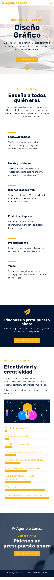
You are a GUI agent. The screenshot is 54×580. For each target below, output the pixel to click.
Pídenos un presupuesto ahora (27, 322)
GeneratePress (42, 572)
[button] (51, 3)
